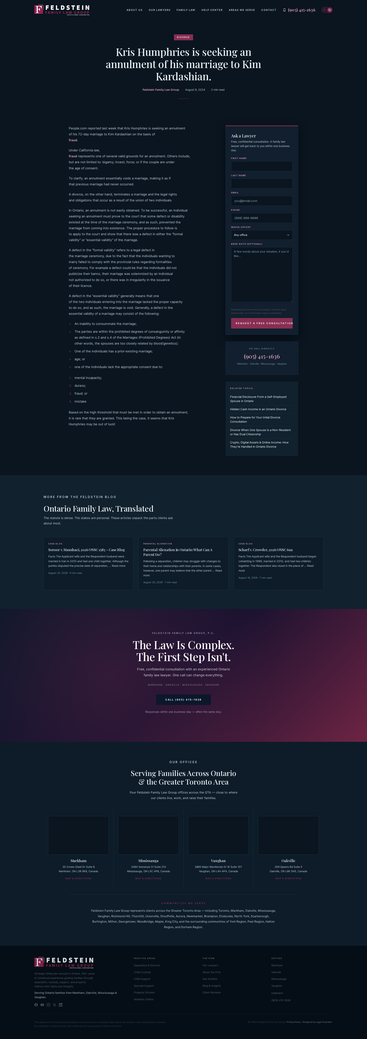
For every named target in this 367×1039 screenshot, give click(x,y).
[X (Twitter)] (54, 1005)
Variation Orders (143, 999)
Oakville (288, 860)
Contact (269, 9)
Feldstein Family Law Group (161, 89)
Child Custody (142, 972)
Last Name (238, 175)
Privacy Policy (294, 1022)
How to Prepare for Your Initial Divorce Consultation (255, 419)
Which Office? (241, 227)
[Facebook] (36, 1005)
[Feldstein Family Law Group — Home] (61, 10)
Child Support (142, 978)
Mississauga (148, 860)
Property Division (144, 992)
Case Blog (55, 544)
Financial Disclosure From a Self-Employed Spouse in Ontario (258, 399)
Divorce (183, 37)
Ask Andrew (210, 978)
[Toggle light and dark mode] (327, 10)
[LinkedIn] (60, 1005)
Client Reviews (212, 992)
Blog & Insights (212, 985)
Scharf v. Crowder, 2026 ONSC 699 (266, 549)
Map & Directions (78, 878)
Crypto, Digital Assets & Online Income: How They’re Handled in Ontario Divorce (259, 444)
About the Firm (212, 972)
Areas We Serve (242, 9)
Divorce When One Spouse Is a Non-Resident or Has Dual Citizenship (260, 432)
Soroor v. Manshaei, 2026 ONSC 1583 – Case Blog (86, 549)
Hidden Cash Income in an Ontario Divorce (258, 409)
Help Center (212, 9)
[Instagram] (48, 1005)
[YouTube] (42, 1005)
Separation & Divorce (147, 965)
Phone (235, 210)
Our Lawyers (160, 9)
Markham (79, 860)
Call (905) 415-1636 (183, 699)
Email (235, 192)
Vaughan (218, 860)
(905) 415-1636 (262, 356)
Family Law (186, 9)
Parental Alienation (157, 544)
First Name (239, 158)
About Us (135, 9)
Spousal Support (144, 985)
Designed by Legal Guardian (317, 1022)
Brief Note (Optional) (246, 244)
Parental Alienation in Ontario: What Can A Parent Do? (177, 552)
